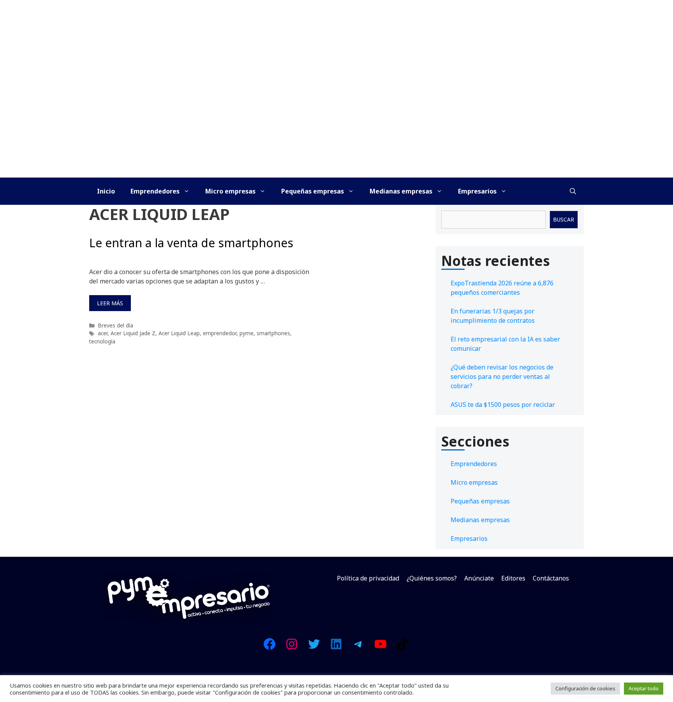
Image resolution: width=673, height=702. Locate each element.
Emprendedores (155, 191)
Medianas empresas (401, 191)
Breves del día (115, 325)
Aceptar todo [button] (644, 688)
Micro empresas (230, 191)
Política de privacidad (368, 578)
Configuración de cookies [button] (585, 688)
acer (102, 333)
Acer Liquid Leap (179, 333)
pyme (247, 333)
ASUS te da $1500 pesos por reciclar (503, 404)
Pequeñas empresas (312, 191)
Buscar (563, 219)
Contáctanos (551, 578)
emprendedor (219, 333)
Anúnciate (479, 578)
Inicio (106, 191)
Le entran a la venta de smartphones (191, 243)
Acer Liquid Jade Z (133, 333)
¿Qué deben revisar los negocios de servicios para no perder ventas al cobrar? (502, 376)
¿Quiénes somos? (432, 578)
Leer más (110, 303)
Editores (513, 578)
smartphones (273, 333)
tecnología (102, 341)
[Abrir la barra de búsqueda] (573, 191)
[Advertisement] (336, 119)
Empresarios (477, 191)
